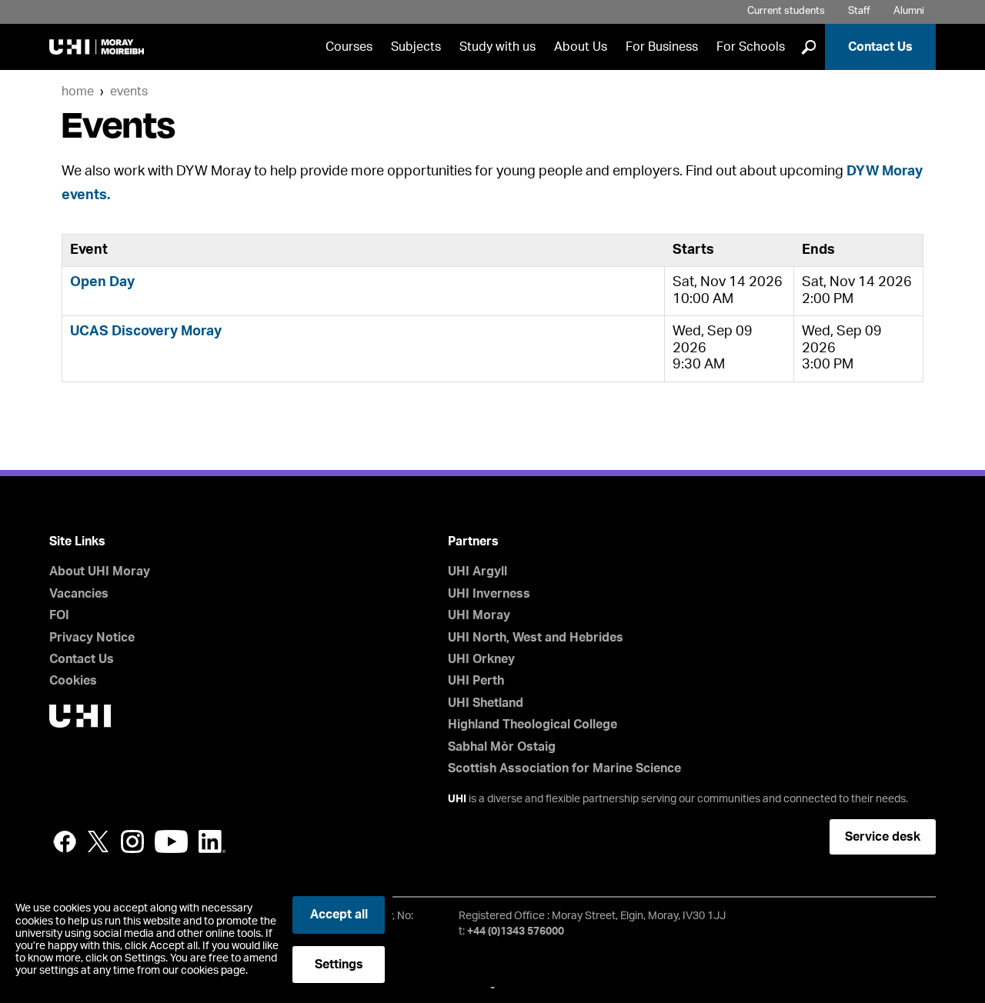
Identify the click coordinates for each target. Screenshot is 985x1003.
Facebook (64, 841)
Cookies (73, 681)
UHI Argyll (477, 571)
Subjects (416, 47)
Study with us (497, 47)
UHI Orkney (481, 659)
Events (129, 91)
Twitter (98, 841)
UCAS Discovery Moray (146, 331)
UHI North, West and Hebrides (535, 637)
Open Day (102, 282)
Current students (786, 11)
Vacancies (79, 594)
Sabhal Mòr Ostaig (502, 747)
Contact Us (880, 47)
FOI (59, 615)
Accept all (339, 914)
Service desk (882, 837)
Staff (859, 11)
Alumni (908, 11)
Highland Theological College (532, 724)
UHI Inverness (489, 594)
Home (78, 91)
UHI (457, 799)
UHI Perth (476, 681)
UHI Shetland (485, 703)
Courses (349, 47)
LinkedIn (212, 841)
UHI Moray (479, 615)
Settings (339, 964)
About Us (580, 47)
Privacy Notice (92, 637)
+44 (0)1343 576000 (515, 931)
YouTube (171, 841)
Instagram (132, 841)
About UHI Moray (99, 571)
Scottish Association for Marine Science (564, 768)
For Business (662, 47)
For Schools (750, 47)
